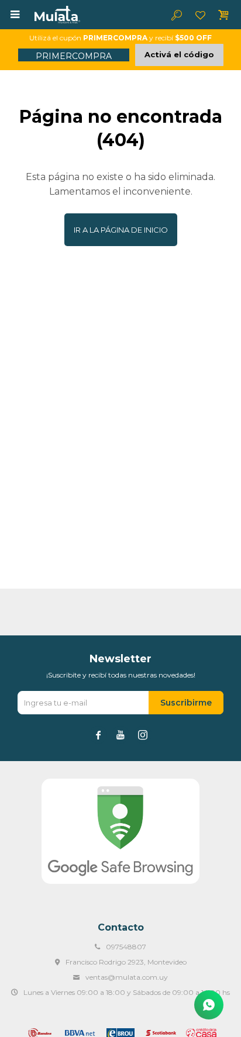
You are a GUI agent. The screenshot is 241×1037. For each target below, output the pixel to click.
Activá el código (179, 54)
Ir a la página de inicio (121, 229)
